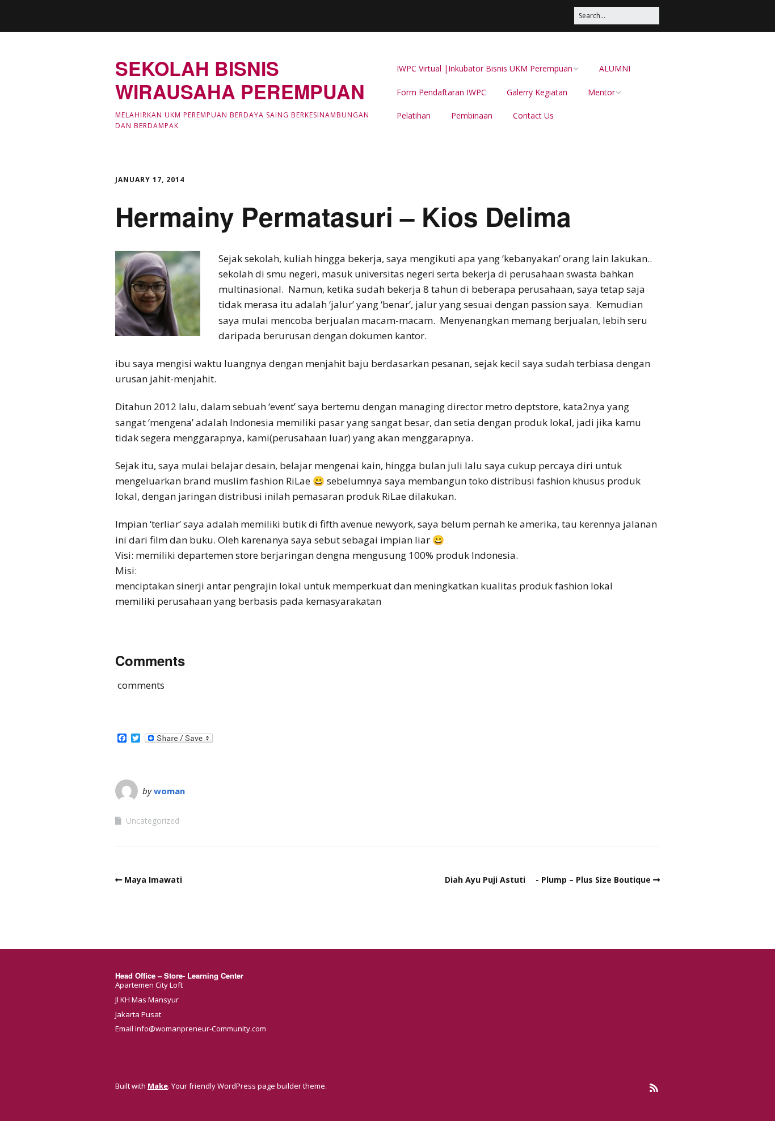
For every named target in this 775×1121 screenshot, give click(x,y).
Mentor (601, 92)
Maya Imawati (153, 879)
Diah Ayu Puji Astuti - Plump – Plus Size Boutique (548, 879)
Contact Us (533, 115)
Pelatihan (414, 115)
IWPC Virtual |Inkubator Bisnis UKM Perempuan (484, 68)
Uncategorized (152, 820)
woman (169, 790)
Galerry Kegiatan (537, 92)
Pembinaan (471, 115)
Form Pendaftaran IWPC (441, 92)
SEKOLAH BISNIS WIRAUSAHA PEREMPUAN (240, 79)
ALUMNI (614, 68)
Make (158, 1086)
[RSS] (654, 1087)
